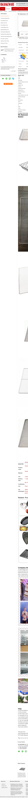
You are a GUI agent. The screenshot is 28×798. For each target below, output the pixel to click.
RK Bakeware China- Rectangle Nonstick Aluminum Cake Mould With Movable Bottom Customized (17, 785)
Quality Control (4, 787)
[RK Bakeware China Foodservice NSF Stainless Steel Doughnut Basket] (22, 34)
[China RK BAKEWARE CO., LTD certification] (4, 59)
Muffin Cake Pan (4, 22)
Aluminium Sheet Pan (12, 11)
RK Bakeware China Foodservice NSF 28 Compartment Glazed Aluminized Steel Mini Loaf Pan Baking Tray (22, 776)
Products (8, 8)
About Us (15, 8)
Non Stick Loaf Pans (4, 38)
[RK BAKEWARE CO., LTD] (7, 4)
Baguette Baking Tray (5, 29)
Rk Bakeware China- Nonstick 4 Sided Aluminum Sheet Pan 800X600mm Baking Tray (16, 788)
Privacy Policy (2, 796)
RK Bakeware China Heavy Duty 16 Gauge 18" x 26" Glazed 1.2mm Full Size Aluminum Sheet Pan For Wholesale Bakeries (10, 51)
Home (2, 8)
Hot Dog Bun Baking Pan (5, 31)
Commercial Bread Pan (5, 18)
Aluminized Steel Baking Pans (6, 36)
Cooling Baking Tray (4, 27)
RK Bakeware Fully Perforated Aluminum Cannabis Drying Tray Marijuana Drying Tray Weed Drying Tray (17, 793)
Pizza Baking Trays (4, 25)
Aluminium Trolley (4, 43)
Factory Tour (22, 8)
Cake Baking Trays (4, 20)
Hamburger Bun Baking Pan (6, 34)
